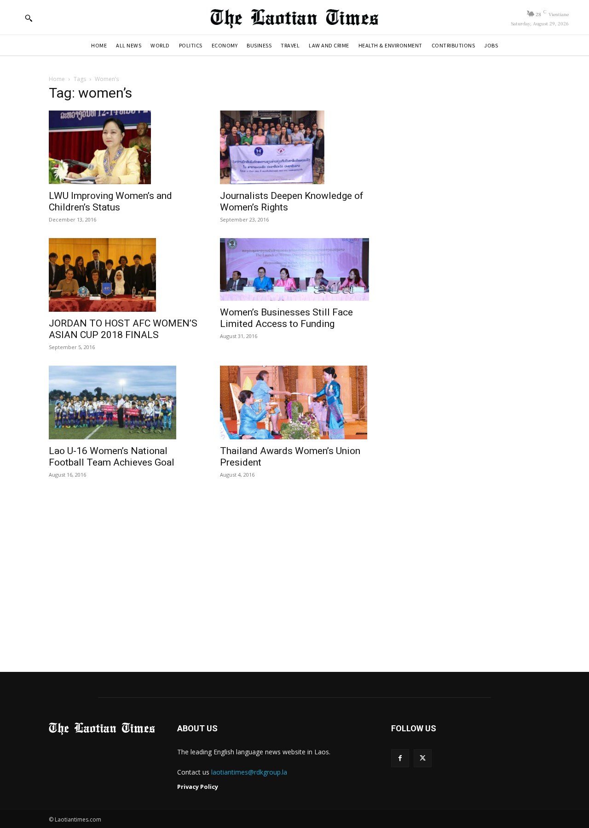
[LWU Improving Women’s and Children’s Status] (123, 147)
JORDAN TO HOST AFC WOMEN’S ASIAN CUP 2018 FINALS (123, 329)
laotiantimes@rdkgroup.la (249, 772)
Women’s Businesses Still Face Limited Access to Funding (286, 318)
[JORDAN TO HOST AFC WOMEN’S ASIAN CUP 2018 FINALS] (123, 275)
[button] (28, 18)
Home (57, 79)
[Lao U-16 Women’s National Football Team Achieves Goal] (123, 402)
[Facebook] (400, 758)
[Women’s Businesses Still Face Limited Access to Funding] (294, 269)
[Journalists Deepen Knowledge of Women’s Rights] (294, 147)
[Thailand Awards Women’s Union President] (294, 402)
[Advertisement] (294, 576)
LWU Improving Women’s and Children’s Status (110, 201)
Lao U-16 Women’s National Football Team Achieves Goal (111, 456)
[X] (423, 758)
